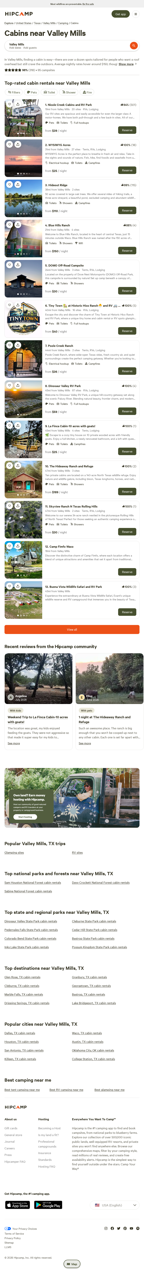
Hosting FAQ (46, 1166)
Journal (9, 1141)
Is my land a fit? (48, 1135)
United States (24, 23)
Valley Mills (49, 23)
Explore (8, 23)
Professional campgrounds (47, 1143)
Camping (63, 23)
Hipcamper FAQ (14, 1161)
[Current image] (18, 134)
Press (8, 1155)
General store (13, 1135)
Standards (45, 1159)
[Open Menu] (135, 14)
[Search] (134, 45)
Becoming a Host (49, 1128)
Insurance (44, 1153)
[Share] (17, 104)
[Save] (9, 104)
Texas (37, 23)
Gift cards (10, 1128)
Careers (9, 1148)
